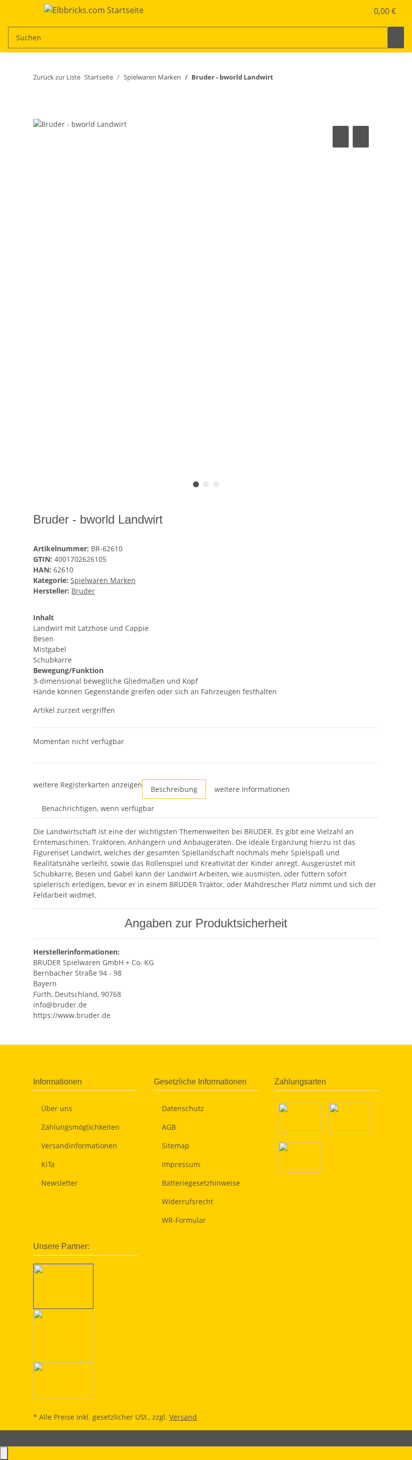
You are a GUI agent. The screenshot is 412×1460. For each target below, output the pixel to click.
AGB (169, 1127)
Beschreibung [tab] (174, 789)
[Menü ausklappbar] (20, 11)
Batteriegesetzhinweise (201, 1183)
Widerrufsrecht (187, 1201)
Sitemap (175, 1145)
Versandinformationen (79, 1145)
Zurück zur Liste (56, 77)
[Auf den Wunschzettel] (361, 137)
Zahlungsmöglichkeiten (80, 1127)
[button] (340, 11)
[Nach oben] (4, 1453)
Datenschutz (183, 1108)
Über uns (56, 1108)
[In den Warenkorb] (41, 112)
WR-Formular (184, 1220)
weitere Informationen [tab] (252, 789)
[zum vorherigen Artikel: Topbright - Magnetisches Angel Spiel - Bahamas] (281, 79)
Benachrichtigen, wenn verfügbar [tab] (98, 808)
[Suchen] (396, 37)
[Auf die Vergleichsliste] (341, 137)
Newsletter (59, 1183)
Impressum (181, 1164)
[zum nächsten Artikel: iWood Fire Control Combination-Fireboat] (299, 79)
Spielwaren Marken (103, 580)
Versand (183, 1417)
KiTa (48, 1164)
